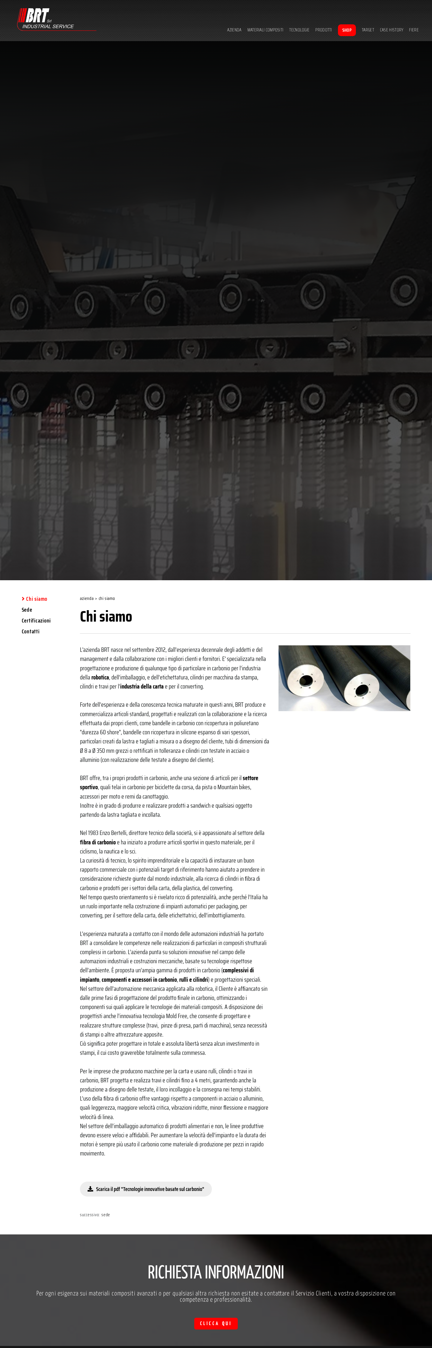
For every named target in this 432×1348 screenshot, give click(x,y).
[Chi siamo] (344, 678)
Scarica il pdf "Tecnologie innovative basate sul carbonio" (150, 1189)
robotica (100, 677)
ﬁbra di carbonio (98, 842)
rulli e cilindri (193, 979)
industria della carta (142, 686)
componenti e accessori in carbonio (139, 979)
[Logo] (56, 20)
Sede (105, 1214)
